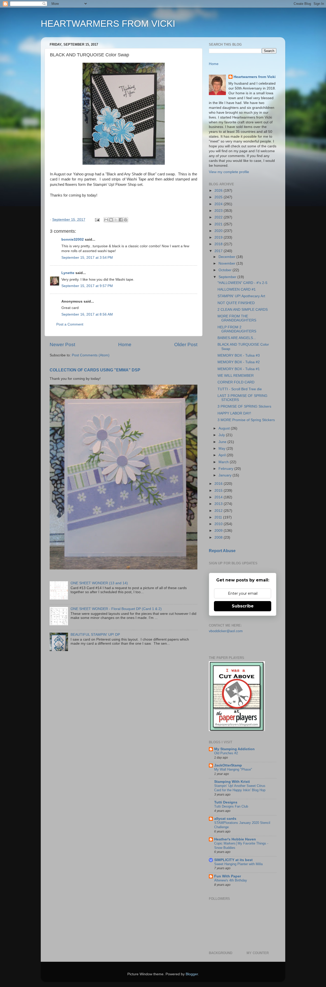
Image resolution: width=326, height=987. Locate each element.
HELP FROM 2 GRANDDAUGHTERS (237, 329)
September (228, 277)
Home (124, 344)
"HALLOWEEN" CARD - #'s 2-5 (242, 283)
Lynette (67, 273)
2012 (219, 511)
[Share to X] (115, 219)
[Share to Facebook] (120, 219)
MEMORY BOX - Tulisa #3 (239, 355)
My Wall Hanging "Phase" (233, 769)
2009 (219, 531)
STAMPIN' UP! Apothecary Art (241, 296)
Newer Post (62, 344)
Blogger (192, 974)
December (227, 257)
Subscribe (243, 606)
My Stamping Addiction (234, 749)
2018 (219, 244)
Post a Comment (69, 324)
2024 (219, 204)
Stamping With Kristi (232, 782)
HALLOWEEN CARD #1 (237, 289)
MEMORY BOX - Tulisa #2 (239, 362)
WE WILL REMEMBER (236, 376)
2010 (219, 524)
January (226, 475)
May (222, 448)
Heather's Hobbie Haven (235, 839)
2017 (219, 251)
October (226, 270)
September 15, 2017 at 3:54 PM (87, 257)
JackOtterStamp (228, 765)
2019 (219, 237)
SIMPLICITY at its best (233, 860)
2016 (219, 484)
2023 (219, 211)
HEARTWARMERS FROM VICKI (108, 23)
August (225, 428)
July (222, 435)
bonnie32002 (72, 239)
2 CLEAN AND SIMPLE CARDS (243, 309)
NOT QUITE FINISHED (236, 303)
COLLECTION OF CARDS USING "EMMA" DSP (95, 370)
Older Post (185, 344)
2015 (219, 490)
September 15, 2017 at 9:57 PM (87, 286)
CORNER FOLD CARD (236, 382)
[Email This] (106, 219)
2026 (219, 190)
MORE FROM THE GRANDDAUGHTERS (237, 318)
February (226, 469)
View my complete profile (229, 172)
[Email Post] (97, 220)
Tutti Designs (225, 802)
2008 (219, 537)
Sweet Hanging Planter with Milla (238, 864)
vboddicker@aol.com (226, 631)
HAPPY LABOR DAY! (234, 413)
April (223, 455)
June (223, 442)
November (227, 263)
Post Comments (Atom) (91, 355)
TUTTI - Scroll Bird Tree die (240, 389)
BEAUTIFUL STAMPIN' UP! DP (95, 635)
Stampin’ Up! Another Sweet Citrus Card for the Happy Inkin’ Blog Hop (239, 788)
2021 (219, 224)
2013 (219, 504)
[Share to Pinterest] (125, 219)
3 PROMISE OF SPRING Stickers (244, 406)
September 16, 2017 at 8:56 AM (87, 314)
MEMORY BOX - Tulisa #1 (239, 369)
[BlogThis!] (111, 219)
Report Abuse (222, 551)
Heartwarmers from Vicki (255, 77)
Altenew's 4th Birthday (230, 880)
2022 (219, 217)
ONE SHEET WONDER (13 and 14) (99, 583)
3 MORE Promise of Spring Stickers (246, 420)
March (224, 462)
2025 (219, 197)
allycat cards (225, 819)
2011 (218, 517)
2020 (219, 231)
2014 (219, 497)
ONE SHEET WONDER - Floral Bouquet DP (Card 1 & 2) (116, 609)
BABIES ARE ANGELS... (237, 338)
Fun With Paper (227, 876)
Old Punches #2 (226, 753)
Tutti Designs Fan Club (231, 806)
